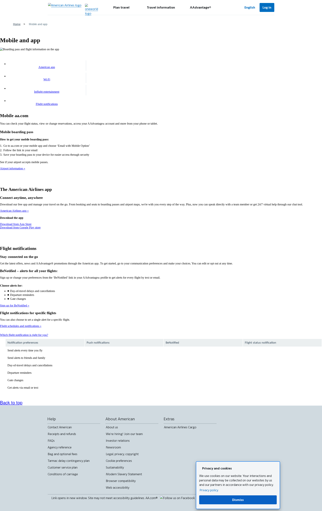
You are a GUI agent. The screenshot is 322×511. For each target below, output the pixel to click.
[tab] (121, 7)
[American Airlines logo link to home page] (65, 7)
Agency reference (60, 447)
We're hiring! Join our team (124, 434)
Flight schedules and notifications (20, 326)
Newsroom (113, 447)
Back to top (11, 402)
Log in (267, 7)
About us (112, 427)
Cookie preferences (119, 461)
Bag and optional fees (62, 454)
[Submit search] (228, 7)
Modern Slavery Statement (124, 474)
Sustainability (115, 467)
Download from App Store (15, 224)
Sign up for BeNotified (14, 305)
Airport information (12, 168)
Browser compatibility (121, 481)
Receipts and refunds (62, 434)
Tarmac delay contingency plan (69, 461)
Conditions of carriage (63, 474)
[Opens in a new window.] (91, 10)
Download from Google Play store (20, 227)
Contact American (60, 427)
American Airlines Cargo (180, 427)
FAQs (51, 440)
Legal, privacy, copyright (122, 454)
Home (16, 24)
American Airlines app (13, 210)
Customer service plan (63, 467)
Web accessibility (117, 487)
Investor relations (118, 440)
